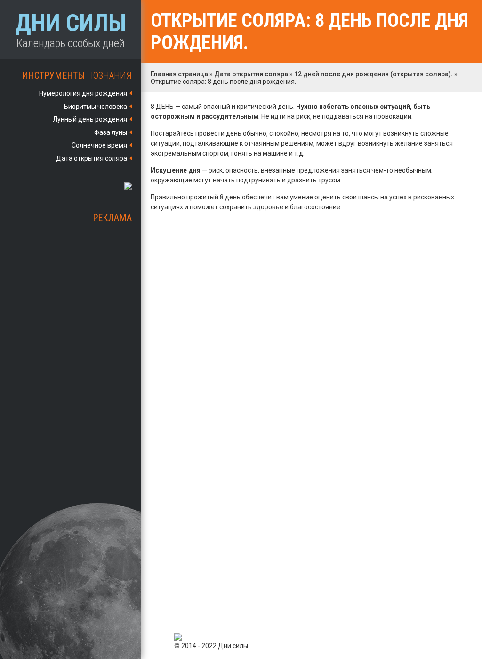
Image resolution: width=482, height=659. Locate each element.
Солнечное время (99, 145)
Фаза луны (110, 132)
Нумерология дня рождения (83, 93)
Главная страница (179, 74)
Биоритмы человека (95, 106)
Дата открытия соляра (91, 158)
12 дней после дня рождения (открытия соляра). (373, 74)
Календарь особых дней (71, 29)
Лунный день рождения (90, 119)
